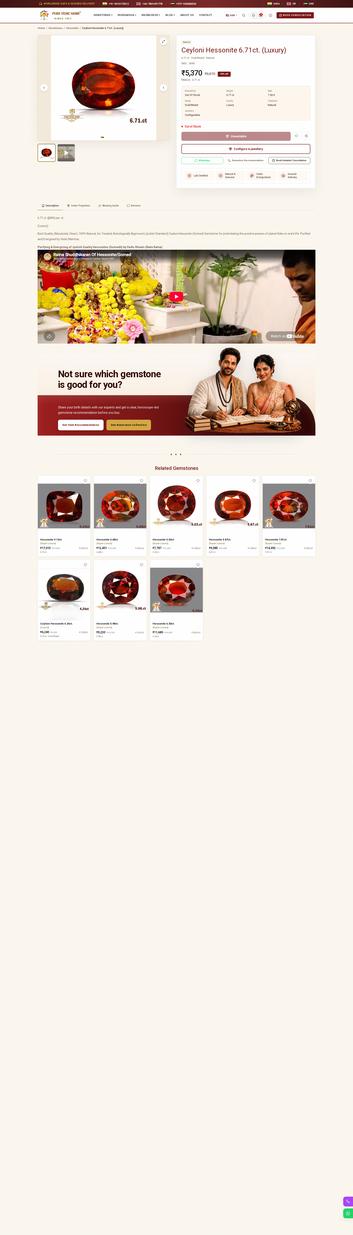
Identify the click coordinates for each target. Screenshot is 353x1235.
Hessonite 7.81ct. (276, 539)
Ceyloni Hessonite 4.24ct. (56, 623)
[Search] (243, 15)
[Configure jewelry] (88, 496)
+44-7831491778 (152, 3)
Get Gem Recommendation (80, 424)
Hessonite (72, 28)
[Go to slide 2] (105, 137)
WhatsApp (204, 160)
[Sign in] (270, 15)
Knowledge (151, 15)
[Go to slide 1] (102, 137)
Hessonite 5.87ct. (220, 539)
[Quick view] (88, 489)
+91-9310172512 (119, 3)
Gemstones (103, 15)
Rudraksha (127, 15)
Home (41, 28)
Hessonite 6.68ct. (107, 539)
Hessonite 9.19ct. (51, 539)
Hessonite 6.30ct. (164, 623)
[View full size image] (163, 41)
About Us (187, 15)
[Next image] (163, 87)
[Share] (306, 136)
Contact (205, 15)
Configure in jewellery (248, 149)
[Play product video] (66, 153)
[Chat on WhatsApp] (348, 1213)
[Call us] (348, 1201)
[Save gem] (296, 136)
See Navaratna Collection (129, 424)
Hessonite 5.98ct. (107, 623)
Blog (170, 15)
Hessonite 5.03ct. (164, 539)
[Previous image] (44, 87)
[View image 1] (47, 153)
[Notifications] (253, 15)
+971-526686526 (186, 3)
